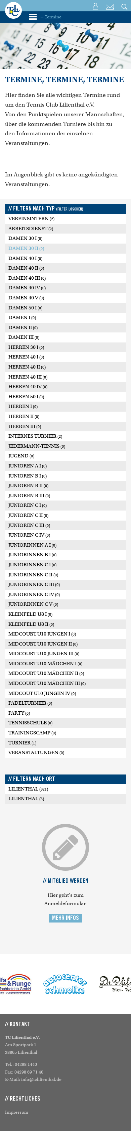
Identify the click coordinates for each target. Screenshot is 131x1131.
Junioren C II (28, 515)
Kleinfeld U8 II (31, 624)
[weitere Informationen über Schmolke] (65, 984)
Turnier (22, 743)
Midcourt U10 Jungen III (43, 654)
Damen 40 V (26, 298)
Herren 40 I (26, 357)
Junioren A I (27, 466)
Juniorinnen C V (33, 604)
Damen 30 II (26, 248)
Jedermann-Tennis (36, 446)
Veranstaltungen (36, 752)
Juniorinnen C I (32, 565)
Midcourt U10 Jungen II (43, 644)
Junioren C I (27, 505)
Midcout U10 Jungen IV (42, 693)
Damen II (23, 327)
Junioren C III (29, 525)
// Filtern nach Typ (45, 208)
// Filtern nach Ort (31, 779)
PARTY (19, 713)
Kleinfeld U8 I (30, 614)
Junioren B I (27, 476)
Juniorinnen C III (34, 584)
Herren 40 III (27, 377)
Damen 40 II (26, 268)
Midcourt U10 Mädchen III (47, 683)
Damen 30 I (25, 238)
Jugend (21, 456)
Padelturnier (30, 703)
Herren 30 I (26, 347)
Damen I (22, 317)
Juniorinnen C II (33, 575)
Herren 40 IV (27, 387)
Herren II (23, 416)
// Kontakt (17, 1024)
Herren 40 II (27, 367)
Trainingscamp (32, 733)
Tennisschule (30, 723)
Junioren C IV (29, 535)
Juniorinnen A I (32, 545)
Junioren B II (28, 485)
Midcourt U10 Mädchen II (46, 673)
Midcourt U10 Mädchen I (45, 664)
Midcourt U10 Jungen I (42, 634)
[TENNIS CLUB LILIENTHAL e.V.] (13, 15)
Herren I (23, 406)
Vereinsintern (31, 219)
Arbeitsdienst (30, 229)
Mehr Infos (65, 918)
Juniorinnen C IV (34, 594)
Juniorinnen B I (32, 555)
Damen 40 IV (27, 288)
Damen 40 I (25, 258)
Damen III (23, 337)
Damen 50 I (25, 308)
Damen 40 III (27, 278)
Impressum (16, 1112)
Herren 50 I (26, 397)
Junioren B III (29, 495)
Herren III (24, 426)
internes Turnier (35, 436)
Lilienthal (28, 789)
